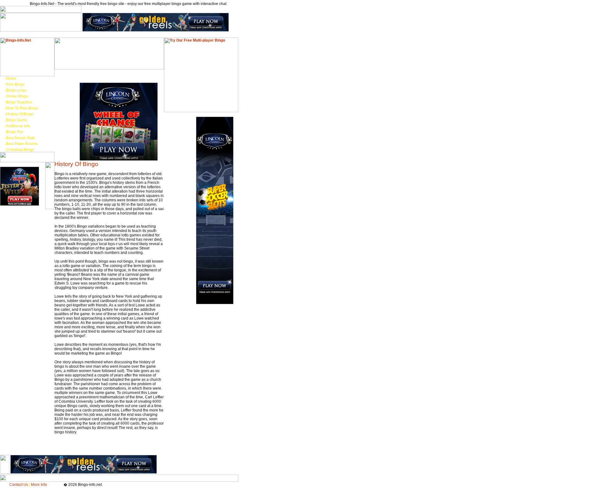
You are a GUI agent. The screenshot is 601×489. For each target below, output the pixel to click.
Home (11, 78)
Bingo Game (16, 120)
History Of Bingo (19, 114)
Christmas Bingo (20, 150)
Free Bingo (15, 84)
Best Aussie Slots (20, 138)
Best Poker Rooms (22, 144)
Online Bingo (17, 96)
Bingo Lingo (16, 90)
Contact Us (18, 484)
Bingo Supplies (19, 102)
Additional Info (18, 126)
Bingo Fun (14, 132)
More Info (39, 484)
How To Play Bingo (22, 108)
